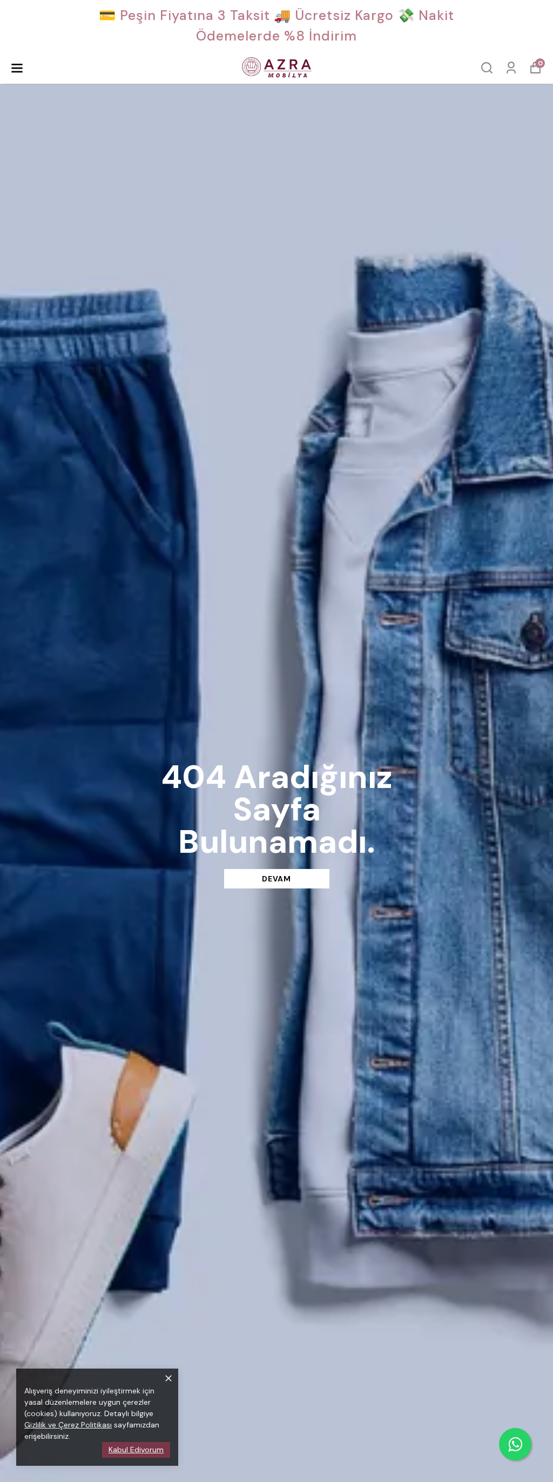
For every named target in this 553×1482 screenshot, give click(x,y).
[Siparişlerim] (511, 68)
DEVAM (276, 879)
